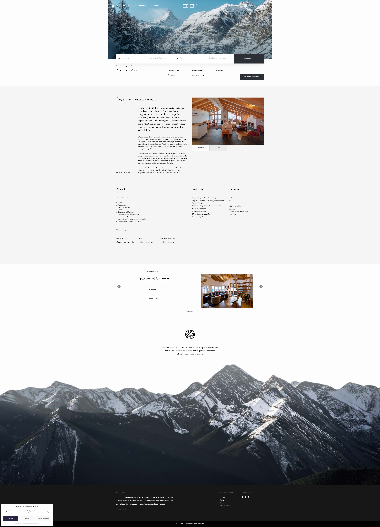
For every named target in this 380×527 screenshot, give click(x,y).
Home (117, 66)
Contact (221, 500)
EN (267, 5)
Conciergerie (140, 5)
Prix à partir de (173, 70)
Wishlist (260, 6)
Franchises (233, 5)
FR (264, 5)
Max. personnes (197, 70)
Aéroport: (120, 238)
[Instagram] (243, 497)
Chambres (219, 70)
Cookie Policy (18, 523)
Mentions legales (224, 506)
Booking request (251, 77)
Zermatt (122, 66)
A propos (222, 497)
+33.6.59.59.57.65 (256, 6)
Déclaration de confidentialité (30, 523)
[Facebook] (246, 497)
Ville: (140, 238)
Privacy (221, 503)
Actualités (248, 5)
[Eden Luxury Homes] (190, 6)
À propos (155, 5)
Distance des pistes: (168, 238)
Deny (27, 518)
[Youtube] (249, 497)
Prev (119, 286)
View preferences (43, 518)
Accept (10, 518)
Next (261, 121)
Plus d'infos (153, 298)
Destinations (123, 5)
